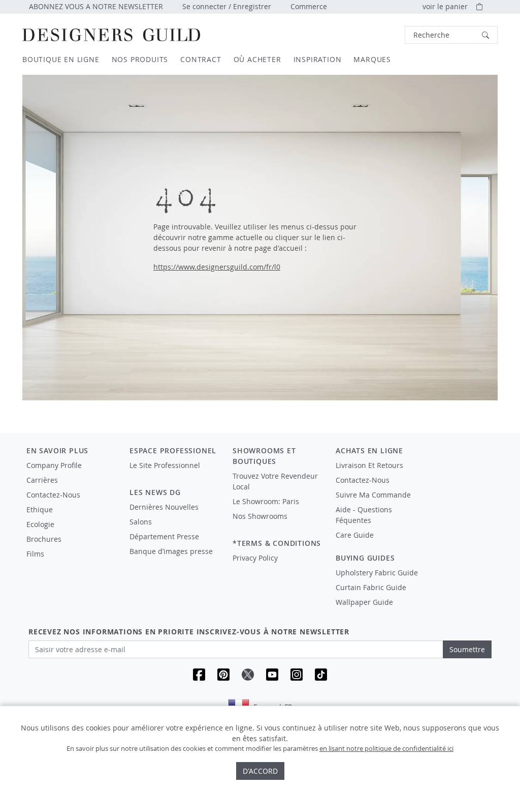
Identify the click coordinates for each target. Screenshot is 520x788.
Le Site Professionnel (164, 465)
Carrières (42, 480)
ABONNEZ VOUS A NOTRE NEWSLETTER (96, 6)
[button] (451, 35)
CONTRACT (200, 59)
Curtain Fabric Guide (371, 587)
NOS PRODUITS (140, 59)
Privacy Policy (255, 558)
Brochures (43, 539)
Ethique (39, 509)
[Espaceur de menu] (173, 475)
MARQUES (372, 59)
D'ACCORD (260, 771)
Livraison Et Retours (369, 465)
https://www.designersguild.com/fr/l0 (216, 267)
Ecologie (40, 524)
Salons (140, 522)
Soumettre (467, 649)
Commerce (308, 6)
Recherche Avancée (377, 35)
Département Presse (164, 536)
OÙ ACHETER (257, 59)
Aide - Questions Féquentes (364, 515)
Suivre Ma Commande (373, 495)
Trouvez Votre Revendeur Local (275, 481)
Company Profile (54, 465)
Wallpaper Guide (364, 602)
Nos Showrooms (260, 516)
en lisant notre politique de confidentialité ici (386, 748)
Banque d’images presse (171, 551)
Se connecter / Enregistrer (226, 6)
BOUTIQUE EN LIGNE (61, 59)
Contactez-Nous (53, 495)
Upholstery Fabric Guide (377, 572)
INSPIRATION (318, 59)
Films (35, 554)
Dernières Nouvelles (164, 507)
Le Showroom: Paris (266, 501)
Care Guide (355, 535)
